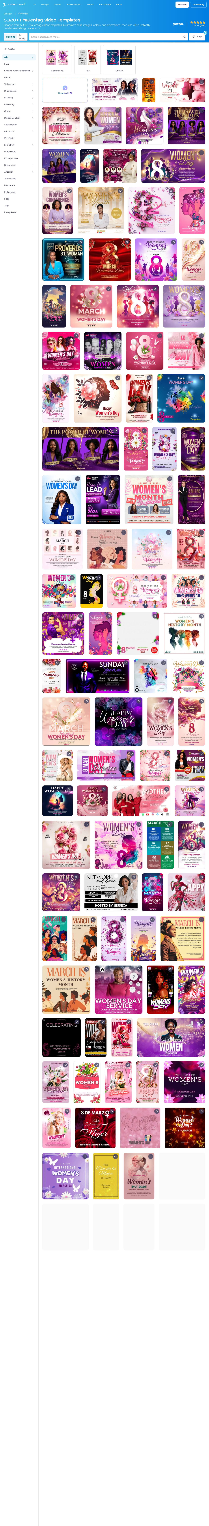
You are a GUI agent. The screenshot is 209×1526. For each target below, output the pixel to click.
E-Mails (22, 37)
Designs (10, 36)
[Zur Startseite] (12, 5)
